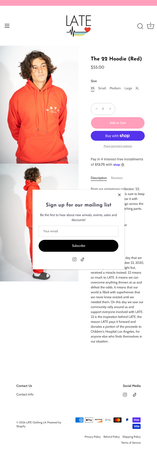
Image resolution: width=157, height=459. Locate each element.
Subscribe (78, 246)
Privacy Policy (93, 436)
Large (128, 88)
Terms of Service (131, 442)
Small (102, 88)
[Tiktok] (83, 259)
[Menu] (7, 25)
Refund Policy (111, 436)
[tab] (101, 178)
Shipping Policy (131, 436)
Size (94, 81)
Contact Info (25, 394)
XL (137, 88)
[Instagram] (74, 259)
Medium (115, 88)
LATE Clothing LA (36, 422)
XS (92, 88)
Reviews (117, 178)
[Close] (119, 194)
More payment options (118, 146)
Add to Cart (118, 123)
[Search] (140, 26)
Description (99, 178)
